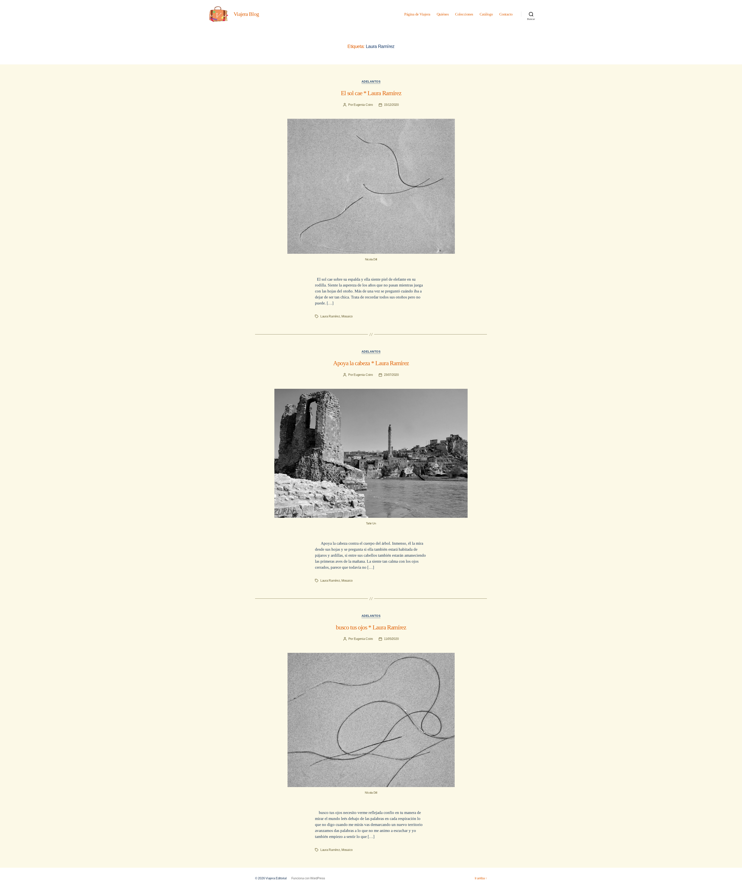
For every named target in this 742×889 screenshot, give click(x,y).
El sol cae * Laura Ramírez (371, 93)
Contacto (506, 14)
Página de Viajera (417, 14)
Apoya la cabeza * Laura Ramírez (371, 363)
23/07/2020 (391, 374)
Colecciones (464, 14)
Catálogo (486, 14)
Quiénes (443, 14)
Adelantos (371, 81)
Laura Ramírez (330, 316)
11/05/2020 (391, 638)
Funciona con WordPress (308, 878)
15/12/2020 (391, 104)
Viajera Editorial (276, 878)
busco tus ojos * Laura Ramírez (371, 627)
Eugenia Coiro (363, 104)
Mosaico (347, 316)
